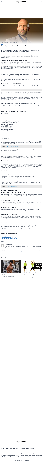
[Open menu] (2, 1)
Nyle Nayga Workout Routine (8, 274)
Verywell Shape (8, 244)
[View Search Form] (41, 1)
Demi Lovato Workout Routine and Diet (9, 237)
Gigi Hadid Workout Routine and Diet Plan (9, 238)
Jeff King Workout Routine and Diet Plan (9, 236)
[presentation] (11, 266)
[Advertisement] (21, 9)
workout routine (3, 241)
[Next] (40, 270)
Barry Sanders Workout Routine (36, 251)
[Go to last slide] (2, 270)
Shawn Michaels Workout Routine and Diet (8, 251)
